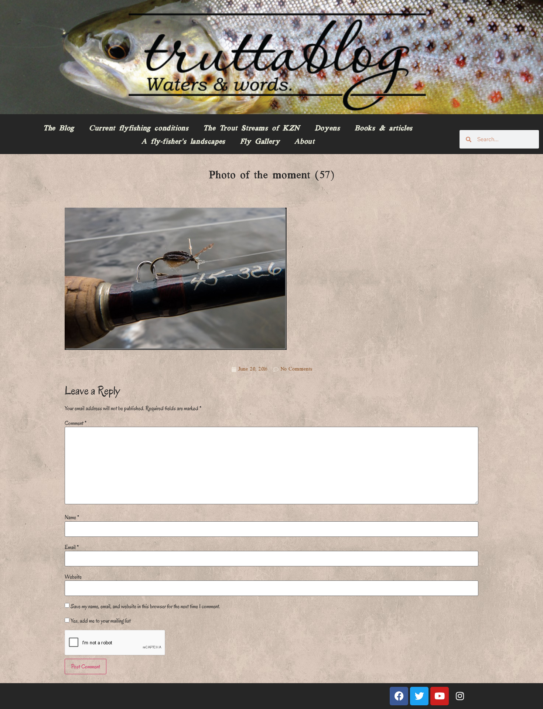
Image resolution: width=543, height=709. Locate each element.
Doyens (327, 128)
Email (72, 547)
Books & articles (384, 128)
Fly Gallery (260, 142)
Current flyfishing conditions (138, 128)
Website (73, 577)
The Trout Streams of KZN (251, 128)
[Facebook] (399, 696)
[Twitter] (419, 696)
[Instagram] (460, 696)
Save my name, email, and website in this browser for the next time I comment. (145, 606)
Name (72, 517)
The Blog (58, 128)
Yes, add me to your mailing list (100, 621)
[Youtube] (439, 696)
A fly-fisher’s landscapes (183, 142)
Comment (75, 423)
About (304, 142)
